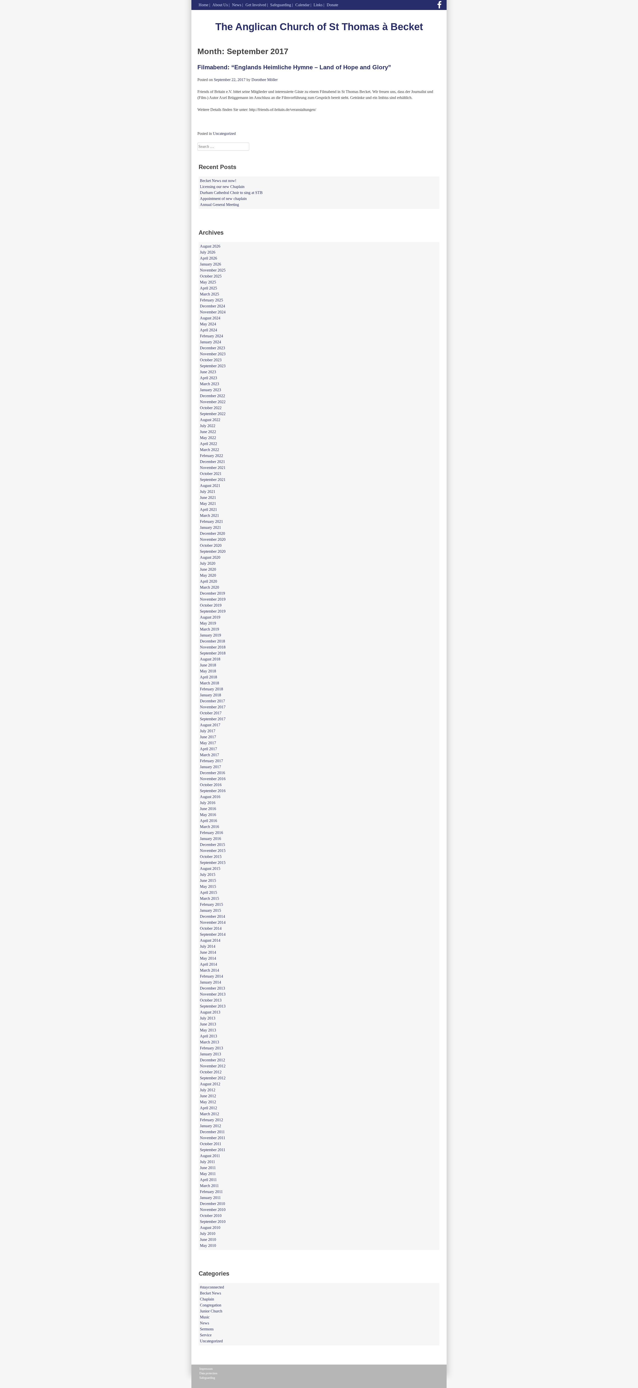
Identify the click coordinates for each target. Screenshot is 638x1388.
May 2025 (208, 282)
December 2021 (212, 462)
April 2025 (208, 288)
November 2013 (213, 994)
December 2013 (212, 988)
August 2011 (210, 1156)
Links (318, 5)
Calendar (302, 5)
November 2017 (213, 707)
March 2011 (209, 1186)
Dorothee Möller (264, 80)
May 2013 (208, 1030)
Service (206, 1335)
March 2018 (209, 683)
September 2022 (213, 414)
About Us (220, 5)
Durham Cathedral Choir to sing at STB (231, 192)
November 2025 (213, 270)
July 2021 (207, 491)
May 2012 (208, 1102)
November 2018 (213, 647)
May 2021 (208, 503)
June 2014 (208, 952)
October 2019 (211, 605)
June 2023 (208, 372)
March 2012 (209, 1114)
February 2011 (211, 1192)
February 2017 (211, 761)
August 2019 (210, 617)
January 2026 (210, 264)
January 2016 (210, 838)
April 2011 (208, 1180)
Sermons (207, 1329)
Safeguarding (280, 5)
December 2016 (212, 773)
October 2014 (211, 928)
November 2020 (213, 539)
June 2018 (208, 665)
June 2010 (208, 1239)
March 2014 (209, 970)
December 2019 (212, 593)
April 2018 (208, 677)
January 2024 (210, 342)
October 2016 (211, 785)
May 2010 (208, 1245)
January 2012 (210, 1126)
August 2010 (210, 1227)
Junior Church (211, 1311)
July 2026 (207, 252)
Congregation (210, 1305)
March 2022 (209, 450)
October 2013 (211, 1000)
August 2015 (210, 868)
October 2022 (211, 408)
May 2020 (208, 575)
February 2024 (211, 336)
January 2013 (210, 1054)
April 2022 (208, 444)
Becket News (210, 1293)
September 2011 (212, 1150)
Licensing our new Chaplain (222, 187)
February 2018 (211, 689)
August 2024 (210, 318)
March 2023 (209, 384)
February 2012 (211, 1120)
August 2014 (210, 940)
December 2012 (212, 1060)
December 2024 (212, 306)
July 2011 (207, 1162)
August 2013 (210, 1012)
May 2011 (208, 1174)
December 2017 (212, 701)
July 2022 (207, 426)
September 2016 (213, 791)
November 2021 (213, 467)
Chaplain (207, 1299)
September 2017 (213, 719)
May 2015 (208, 886)
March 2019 (209, 629)
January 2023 (210, 390)
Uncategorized (224, 133)
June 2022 (208, 432)
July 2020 (207, 563)
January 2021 (210, 527)
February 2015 (211, 904)
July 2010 (207, 1233)
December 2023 (212, 348)
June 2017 (208, 737)
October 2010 (211, 1215)
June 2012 (208, 1096)
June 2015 (208, 880)
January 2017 (210, 767)
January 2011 (210, 1198)
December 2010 (212, 1204)
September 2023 (213, 366)
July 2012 (207, 1090)
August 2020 (210, 557)
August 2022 (210, 420)
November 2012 (213, 1066)
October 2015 (211, 856)
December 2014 (212, 916)
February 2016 (211, 833)
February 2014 (211, 976)
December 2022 (212, 396)
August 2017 (210, 725)
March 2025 (209, 294)
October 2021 (211, 473)
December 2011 (212, 1132)
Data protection (208, 1373)
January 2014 (210, 982)
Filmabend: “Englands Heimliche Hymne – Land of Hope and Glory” (294, 67)
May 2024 (208, 324)
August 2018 (210, 659)
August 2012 (210, 1084)
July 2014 (207, 946)
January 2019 (210, 635)
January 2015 (210, 910)
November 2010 (213, 1209)
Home (203, 5)
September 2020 (213, 551)
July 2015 (207, 874)
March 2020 (209, 587)
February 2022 (211, 456)
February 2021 (211, 521)
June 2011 (208, 1168)
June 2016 (208, 809)
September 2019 (213, 611)
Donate (332, 5)
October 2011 (210, 1144)
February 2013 (211, 1048)
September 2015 (213, 862)
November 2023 (213, 354)
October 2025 (211, 276)
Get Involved (255, 5)
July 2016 (207, 803)
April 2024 (208, 330)
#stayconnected (212, 1287)
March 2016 (209, 827)
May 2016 (208, 815)
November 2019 (213, 599)
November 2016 (213, 779)
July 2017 (207, 731)
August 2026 (210, 246)
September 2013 (213, 1006)
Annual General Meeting (219, 204)
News (236, 5)
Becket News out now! (218, 181)
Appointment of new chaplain (223, 198)
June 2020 (208, 569)
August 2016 (210, 797)
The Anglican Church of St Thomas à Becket (319, 26)
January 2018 (210, 695)
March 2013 (209, 1042)
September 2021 (213, 479)
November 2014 (213, 922)
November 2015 (213, 850)
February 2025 (211, 300)
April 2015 (208, 892)
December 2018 (212, 641)
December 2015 (212, 844)
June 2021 (208, 497)
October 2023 (211, 360)
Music (205, 1317)
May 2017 (208, 743)
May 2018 (208, 671)
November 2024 (213, 312)
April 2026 (208, 258)
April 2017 (208, 749)
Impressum (206, 1369)
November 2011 (212, 1138)
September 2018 (213, 653)
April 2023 (208, 378)
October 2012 (211, 1072)
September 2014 (213, 934)
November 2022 (213, 402)
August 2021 (210, 485)
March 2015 (209, 898)
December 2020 (212, 533)
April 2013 (208, 1036)
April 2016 (208, 821)
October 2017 (211, 713)
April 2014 (208, 964)
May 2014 (208, 958)
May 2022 (208, 438)
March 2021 (209, 515)
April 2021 (208, 509)
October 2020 (211, 545)
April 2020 (208, 581)
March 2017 (209, 755)
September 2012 (213, 1078)
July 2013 (207, 1018)
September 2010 (213, 1221)
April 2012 (208, 1108)
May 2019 (208, 623)
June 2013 (208, 1024)
